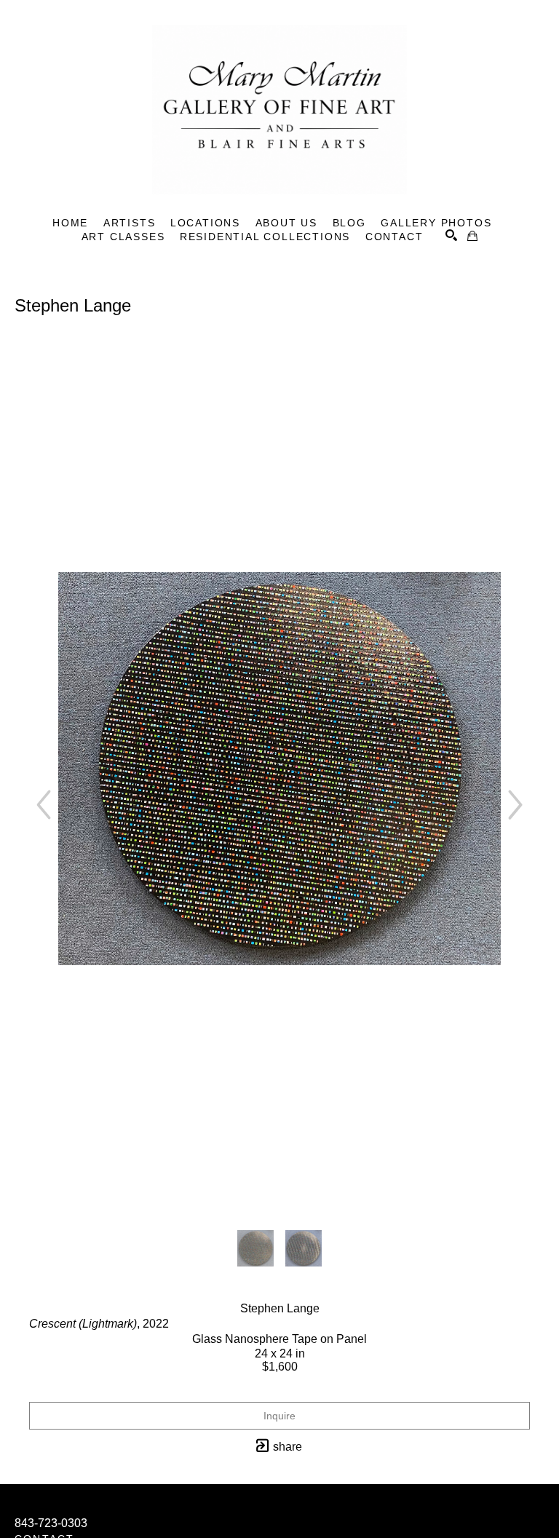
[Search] (451, 235)
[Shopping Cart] (472, 236)
